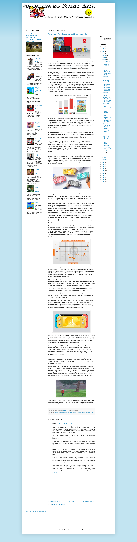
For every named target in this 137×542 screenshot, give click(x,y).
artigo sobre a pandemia (74, 67)
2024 (103, 49)
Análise (56, 412)
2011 (103, 179)
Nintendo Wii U (52, 414)
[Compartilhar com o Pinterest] (77, 410)
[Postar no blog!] (72, 410)
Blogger (91, 530)
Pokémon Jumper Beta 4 (38, 203)
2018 (103, 164)
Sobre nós (102, 30)
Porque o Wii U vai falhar (38, 154)
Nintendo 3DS (66, 412)
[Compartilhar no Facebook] (75, 410)
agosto (105, 55)
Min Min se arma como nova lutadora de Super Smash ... (107, 64)
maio (104, 152)
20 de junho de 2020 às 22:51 (65, 423)
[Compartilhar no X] (73, 410)
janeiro (105, 159)
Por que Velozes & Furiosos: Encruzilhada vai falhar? (107, 119)
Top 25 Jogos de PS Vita (38, 74)
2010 (103, 182)
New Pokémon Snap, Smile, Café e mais (107, 89)
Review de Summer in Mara (106, 94)
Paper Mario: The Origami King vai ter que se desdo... (107, 131)
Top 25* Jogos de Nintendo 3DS (38, 107)
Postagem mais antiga (88, 501)
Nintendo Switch (73, 412)
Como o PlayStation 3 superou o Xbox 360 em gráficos (38, 188)
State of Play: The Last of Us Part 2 (106, 125)
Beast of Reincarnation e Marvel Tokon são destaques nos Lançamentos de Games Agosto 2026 (33, 37)
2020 (103, 53)
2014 (103, 173)
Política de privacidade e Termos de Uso (36, 511)
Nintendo (61, 412)
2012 (103, 177)
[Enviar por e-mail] (70, 410)
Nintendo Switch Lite (82, 412)
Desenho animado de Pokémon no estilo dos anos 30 (107, 112)
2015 (103, 171)
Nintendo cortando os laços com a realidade (38, 171)
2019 (103, 162)
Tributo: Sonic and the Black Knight (107, 149)
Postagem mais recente (54, 501)
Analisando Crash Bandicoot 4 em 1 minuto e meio (107, 71)
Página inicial (71, 501)
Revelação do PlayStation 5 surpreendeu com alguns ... (107, 99)
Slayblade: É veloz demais (38, 139)
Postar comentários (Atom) (59, 504)
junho (104, 59)
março (105, 157)
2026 (103, 46)
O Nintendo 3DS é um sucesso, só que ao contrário (38, 90)
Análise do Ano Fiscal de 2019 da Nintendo (67, 34)
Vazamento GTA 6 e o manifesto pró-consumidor (38, 124)
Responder (55, 472)
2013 (103, 175)
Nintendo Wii (90, 412)
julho (104, 57)
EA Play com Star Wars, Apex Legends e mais (106, 83)
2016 (103, 168)
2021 (103, 51)
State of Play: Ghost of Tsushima (106, 138)
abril (104, 155)
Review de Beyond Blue (107, 77)
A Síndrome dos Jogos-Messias (38, 60)
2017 (103, 166)
